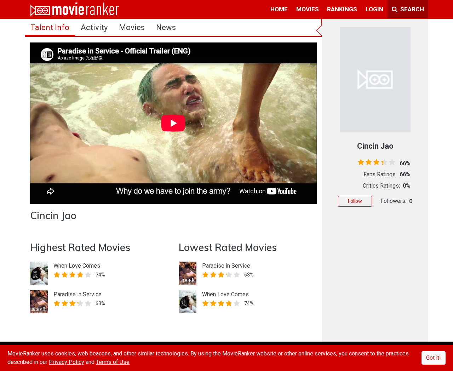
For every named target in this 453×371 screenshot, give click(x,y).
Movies (132, 27)
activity (94, 27)
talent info (49, 27)
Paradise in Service (77, 294)
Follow (355, 201)
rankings (342, 9)
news (166, 27)
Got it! (433, 357)
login (374, 9)
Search (411, 9)
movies (307, 9)
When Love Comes (76, 265)
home (279, 9)
